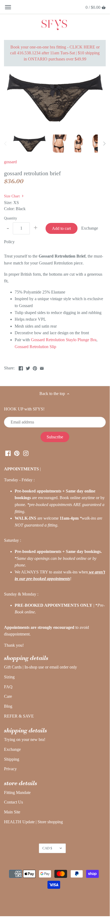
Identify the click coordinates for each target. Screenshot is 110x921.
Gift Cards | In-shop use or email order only (40, 667)
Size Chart (12, 196)
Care (8, 696)
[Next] (104, 143)
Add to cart (61, 228)
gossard (10, 162)
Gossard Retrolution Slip (35, 346)
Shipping (11, 759)
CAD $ (47, 848)
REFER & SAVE (19, 716)
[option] (29, 143)
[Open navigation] (8, 7)
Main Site (12, 812)
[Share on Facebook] (21, 367)
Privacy (10, 769)
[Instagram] (25, 453)
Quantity (10, 218)
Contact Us (13, 802)
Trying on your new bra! (24, 739)
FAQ (8, 686)
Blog (8, 706)
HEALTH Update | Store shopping (33, 822)
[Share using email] (42, 367)
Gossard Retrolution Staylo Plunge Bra (63, 339)
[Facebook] (8, 453)
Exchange (12, 749)
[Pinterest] (16, 453)
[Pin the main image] (35, 367)
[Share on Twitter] (28, 367)
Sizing (9, 677)
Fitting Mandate (17, 792)
